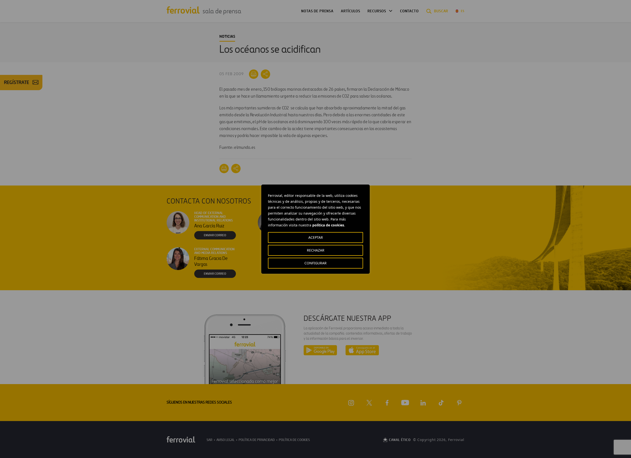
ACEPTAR (315, 237)
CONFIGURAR (315, 263)
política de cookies (328, 225)
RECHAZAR (315, 250)
